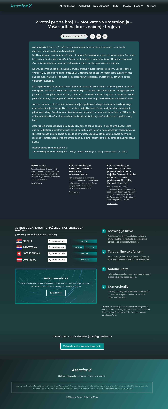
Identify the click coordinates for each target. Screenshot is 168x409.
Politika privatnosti (74, 397)
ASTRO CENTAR (67, 5)
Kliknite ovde (56, 293)
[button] (92, 36)
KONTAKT (151, 5)
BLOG (137, 5)
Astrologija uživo (120, 231)
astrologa (139, 306)
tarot (129, 309)
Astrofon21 (21, 5)
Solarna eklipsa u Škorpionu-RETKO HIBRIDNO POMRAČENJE (80, 170)
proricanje (137, 309)
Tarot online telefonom (125, 251)
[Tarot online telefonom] (104, 252)
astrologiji (118, 306)
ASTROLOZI (84, 5)
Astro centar (39, 165)
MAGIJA (127, 5)
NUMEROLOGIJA (101, 5)
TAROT (116, 5)
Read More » (36, 183)
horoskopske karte (109, 315)
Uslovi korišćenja (91, 397)
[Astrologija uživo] (104, 231)
